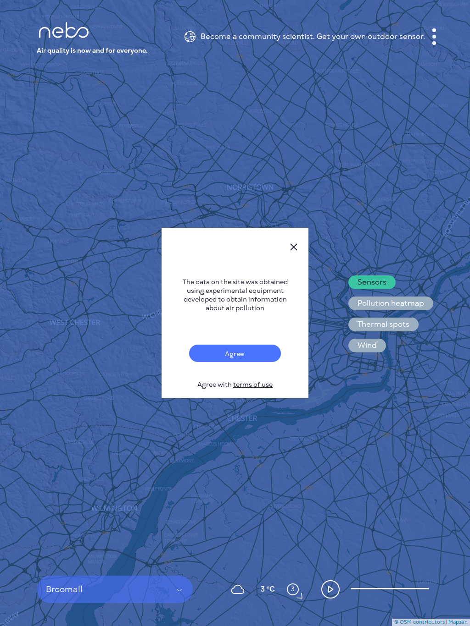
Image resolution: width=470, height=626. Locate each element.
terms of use (253, 384)
